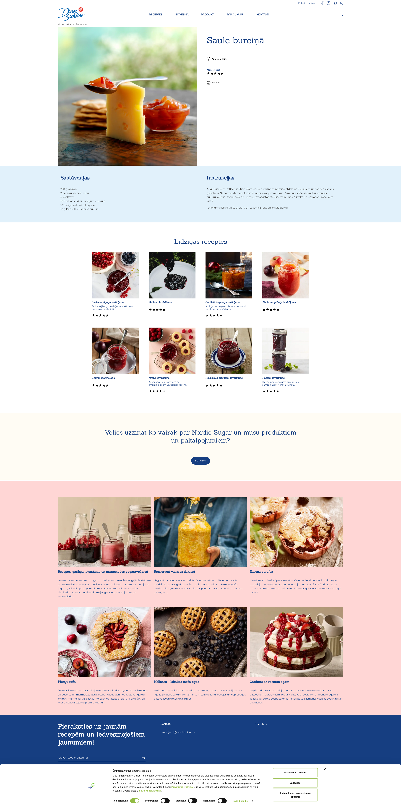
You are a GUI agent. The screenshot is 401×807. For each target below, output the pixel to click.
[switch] (165, 800)
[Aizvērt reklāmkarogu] (325, 769)
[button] (155, 14)
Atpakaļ (67, 24)
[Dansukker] (71, 14)
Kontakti (200, 460)
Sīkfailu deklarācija (150, 790)
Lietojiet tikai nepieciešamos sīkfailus (295, 795)
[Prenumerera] (143, 758)
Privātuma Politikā (182, 787)
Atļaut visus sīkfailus (295, 772)
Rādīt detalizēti (240, 800)
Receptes (82, 24)
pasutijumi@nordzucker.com (179, 732)
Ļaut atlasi (295, 783)
